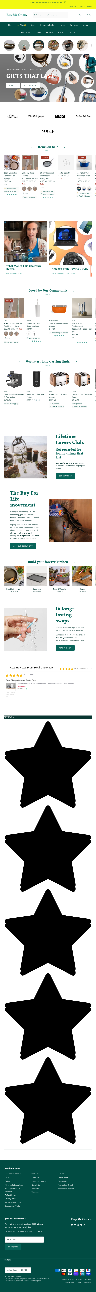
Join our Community (23, 546)
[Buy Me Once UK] (16, 15)
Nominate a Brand (65, 1185)
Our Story (36, 1173)
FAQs (7, 1178)
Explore (49, 32)
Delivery (8, 1181)
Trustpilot (7, 1260)
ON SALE (12, 86)
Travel (38, 32)
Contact (62, 1173)
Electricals (25, 32)
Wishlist (89, 6)
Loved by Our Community (48, 290)
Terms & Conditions (13, 1202)
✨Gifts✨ (21, 25)
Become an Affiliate (66, 1188)
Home (62, 25)
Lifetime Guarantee (12, 189)
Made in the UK (34, 338)
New (10, 25)
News (79, 1282)
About (72, 32)
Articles (61, 32)
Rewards (82, 6)
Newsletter (36, 1185)
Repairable (55, 404)
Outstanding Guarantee (59, 333)
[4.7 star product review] (48, 198)
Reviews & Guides (68, 1279)
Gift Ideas (88, 1279)
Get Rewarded (65, 476)
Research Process (39, 1181)
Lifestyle (79, 1279)
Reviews (9, 717)
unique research (57, 2)
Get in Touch (63, 1178)
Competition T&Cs (12, 1206)
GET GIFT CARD (30, 86)
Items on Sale (48, 147)
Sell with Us (62, 1181)
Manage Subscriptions (14, 1185)
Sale (33, 25)
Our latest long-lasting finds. (48, 361)
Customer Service (13, 1173)
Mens (85, 25)
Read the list (65, 648)
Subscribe (13, 1247)
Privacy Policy (10, 1199)
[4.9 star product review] (12, 195)
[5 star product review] (37, 342)
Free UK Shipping (12, 191)
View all (48, 151)
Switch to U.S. (73, 6)
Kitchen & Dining (47, 25)
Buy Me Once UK (15, 1276)
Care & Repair (70, 1282)
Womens (74, 25)
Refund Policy (10, 1195)
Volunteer (35, 1192)
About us (35, 1178)
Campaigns (87, 1282)
